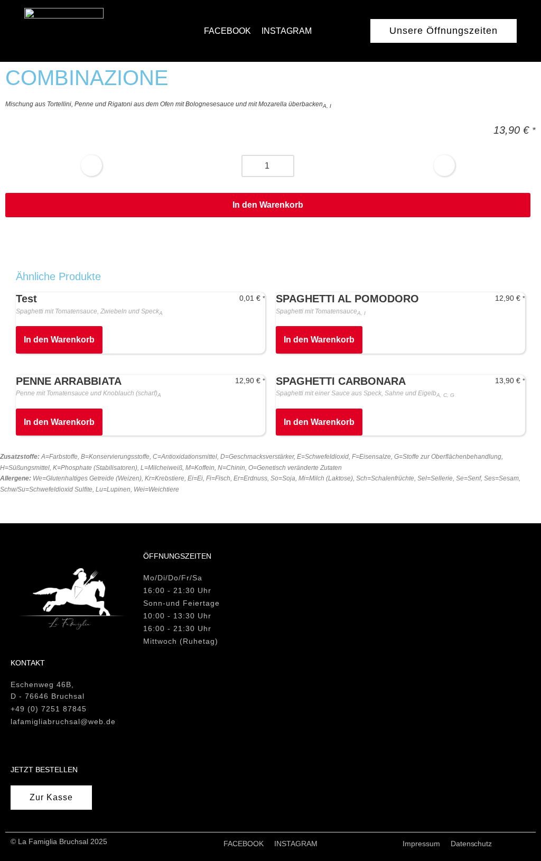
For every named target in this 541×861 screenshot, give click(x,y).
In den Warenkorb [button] (59, 339)
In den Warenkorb (267, 204)
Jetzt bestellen (44, 769)
